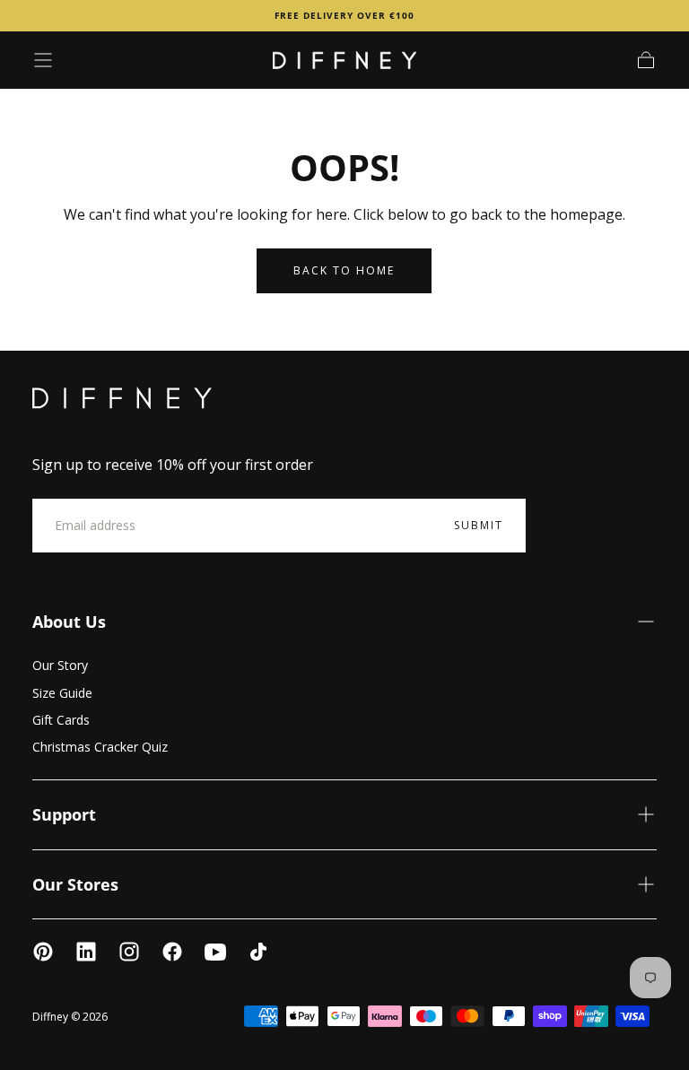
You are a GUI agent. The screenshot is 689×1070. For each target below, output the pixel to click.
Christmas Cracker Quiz (100, 746)
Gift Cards (61, 719)
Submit (478, 525)
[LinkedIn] (86, 951)
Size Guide (62, 692)
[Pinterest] (43, 951)
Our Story (60, 665)
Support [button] (64, 814)
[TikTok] (258, 951)
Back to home (344, 270)
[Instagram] (129, 951)
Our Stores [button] (75, 884)
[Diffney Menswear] (122, 398)
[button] (43, 60)
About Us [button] (69, 621)
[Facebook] (172, 951)
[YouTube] (215, 951)
